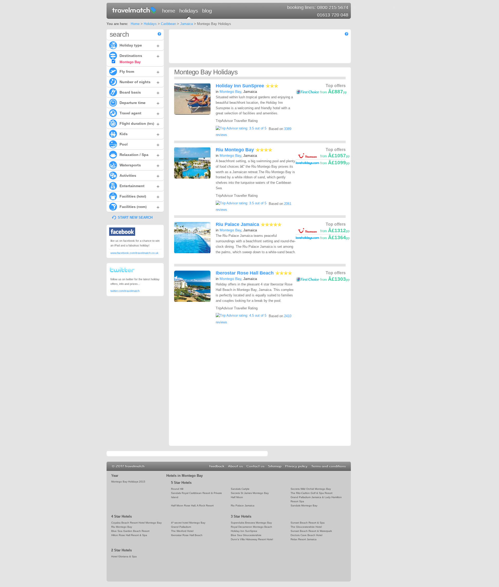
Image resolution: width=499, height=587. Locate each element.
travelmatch (134, 10)
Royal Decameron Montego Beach (251, 526)
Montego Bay (230, 91)
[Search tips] (159, 34)
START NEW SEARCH (135, 217)
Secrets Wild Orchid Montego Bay (311, 488)
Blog (207, 11)
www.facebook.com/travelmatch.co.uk (134, 253)
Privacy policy (296, 466)
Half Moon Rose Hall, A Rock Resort (192, 505)
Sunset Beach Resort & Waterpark (311, 531)
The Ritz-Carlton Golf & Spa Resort (311, 493)
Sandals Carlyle (240, 488)
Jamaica (186, 24)
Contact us (255, 466)
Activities (140, 176)
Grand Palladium (181, 526)
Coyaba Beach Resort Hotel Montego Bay (136, 522)
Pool (140, 145)
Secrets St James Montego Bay (250, 493)
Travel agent (140, 113)
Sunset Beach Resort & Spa (308, 522)
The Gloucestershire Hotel (306, 526)
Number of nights (140, 82)
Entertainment (140, 186)
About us (235, 466)
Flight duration (140, 124)
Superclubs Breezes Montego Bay (251, 522)
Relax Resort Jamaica (304, 539)
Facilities (140, 197)
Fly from (140, 72)
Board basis (140, 93)
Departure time (140, 103)
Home (168, 11)
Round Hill (177, 488)
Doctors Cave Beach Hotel (306, 535)
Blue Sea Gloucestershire (246, 535)
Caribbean (168, 24)
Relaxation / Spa (140, 155)
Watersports (140, 165)
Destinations (140, 56)
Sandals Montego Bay (304, 505)
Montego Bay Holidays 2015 (128, 481)
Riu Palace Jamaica (237, 224)
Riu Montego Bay (235, 149)
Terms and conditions (328, 466)
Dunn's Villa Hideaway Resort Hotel (252, 539)
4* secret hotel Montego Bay (188, 522)
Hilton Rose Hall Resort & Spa (129, 535)
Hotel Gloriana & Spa (124, 556)
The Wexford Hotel (182, 531)
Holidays (188, 11)
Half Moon (237, 497)
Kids (140, 134)
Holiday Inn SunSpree (240, 85)
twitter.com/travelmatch (125, 290)
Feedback (216, 466)
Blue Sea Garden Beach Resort (130, 531)
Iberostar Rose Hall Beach (245, 273)
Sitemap (274, 466)
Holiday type (140, 46)
